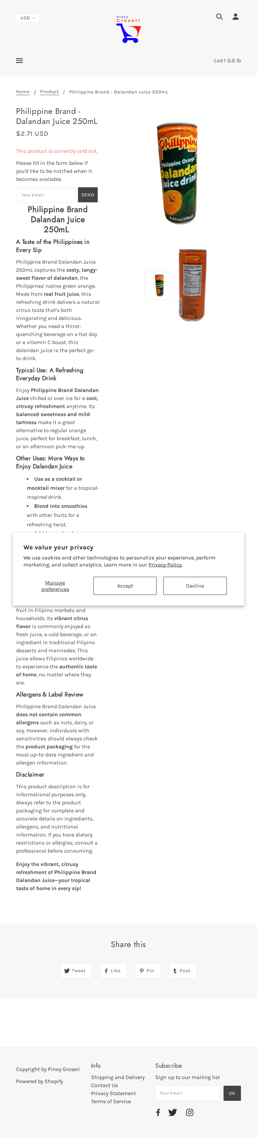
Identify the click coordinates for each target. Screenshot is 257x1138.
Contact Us (104, 1085)
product (49, 91)
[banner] (128, 28)
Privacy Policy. (165, 564)
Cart (220, 61)
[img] (219, 18)
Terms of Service (111, 1101)
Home (23, 91)
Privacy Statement (113, 1093)
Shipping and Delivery (118, 1077)
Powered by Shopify (39, 1081)
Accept (125, 586)
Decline (195, 586)
